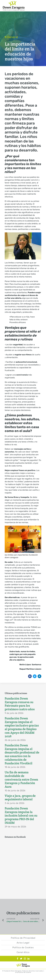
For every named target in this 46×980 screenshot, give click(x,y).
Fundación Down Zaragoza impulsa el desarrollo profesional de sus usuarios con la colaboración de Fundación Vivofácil (22, 754)
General (12, 37)
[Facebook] (17, 958)
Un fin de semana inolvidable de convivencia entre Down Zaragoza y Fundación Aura (21, 779)
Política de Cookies (23, 947)
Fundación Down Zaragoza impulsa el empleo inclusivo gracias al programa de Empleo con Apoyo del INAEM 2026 (22, 727)
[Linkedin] (28, 958)
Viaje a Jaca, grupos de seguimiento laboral (20, 797)
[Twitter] (21, 958)
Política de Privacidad (23, 938)
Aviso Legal (23, 942)
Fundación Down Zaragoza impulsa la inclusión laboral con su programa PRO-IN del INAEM (21, 815)
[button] (30, 676)
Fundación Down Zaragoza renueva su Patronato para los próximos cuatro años (20, 704)
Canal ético (23, 952)
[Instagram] (25, 958)
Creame (28, 972)
